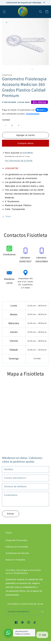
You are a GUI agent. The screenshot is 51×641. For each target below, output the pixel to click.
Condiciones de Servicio (17, 553)
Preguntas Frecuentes (16, 540)
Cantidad (6, 120)
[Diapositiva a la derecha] (32, 69)
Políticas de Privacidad (17, 547)
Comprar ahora (25, 143)
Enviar (10, 513)
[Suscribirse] (42, 611)
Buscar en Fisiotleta (15, 560)
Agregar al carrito (25, 135)
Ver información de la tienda (18, 160)
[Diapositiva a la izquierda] (19, 69)
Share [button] (8, 216)
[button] (4, 12)
